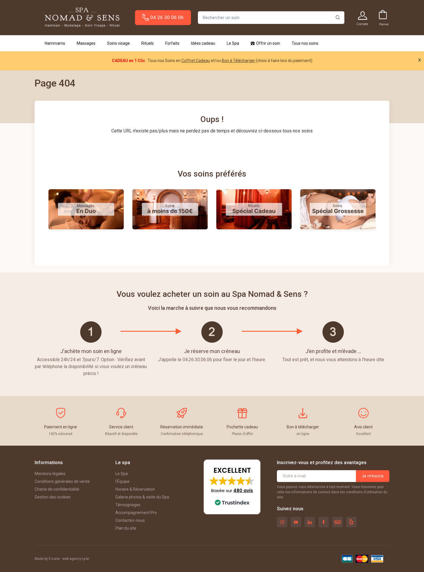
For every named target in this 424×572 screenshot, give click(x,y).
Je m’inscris (373, 476)
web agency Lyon (75, 559)
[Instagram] (282, 522)
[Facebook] (323, 522)
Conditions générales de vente (62, 481)
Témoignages (127, 504)
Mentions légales (50, 473)
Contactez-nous (130, 520)
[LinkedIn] (310, 522)
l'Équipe (122, 481)
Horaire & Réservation (135, 489)
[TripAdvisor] (337, 522)
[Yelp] (351, 522)
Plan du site (125, 528)
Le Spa (121, 473)
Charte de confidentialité (57, 489)
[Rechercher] (337, 17)
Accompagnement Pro (136, 512)
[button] (232, 487)
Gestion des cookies (53, 497)
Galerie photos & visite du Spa (142, 497)
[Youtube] (296, 522)
